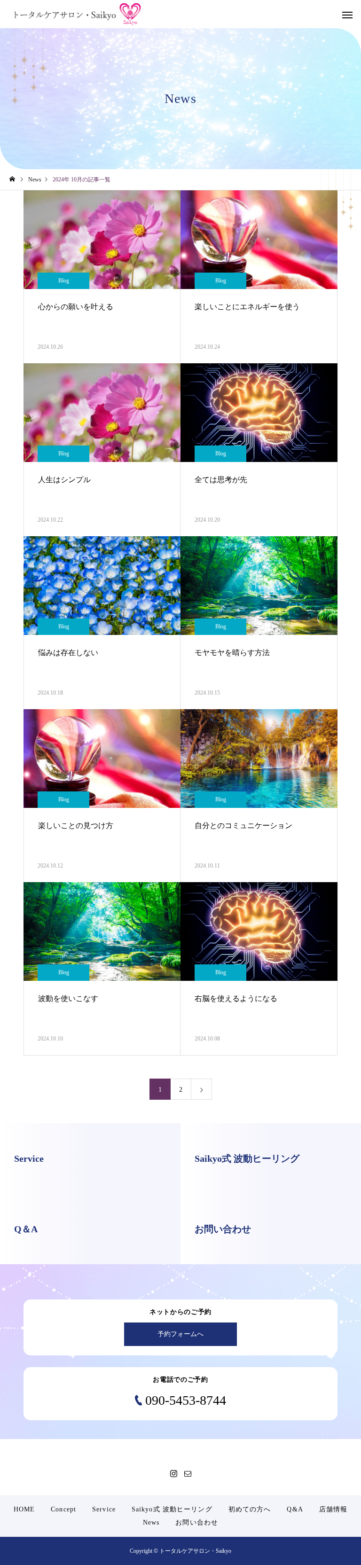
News (151, 1522)
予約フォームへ (180, 1334)
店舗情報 (333, 1509)
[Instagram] (173, 1473)
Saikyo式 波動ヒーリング (172, 1509)
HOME (24, 1509)
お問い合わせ (196, 1522)
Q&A (295, 1509)
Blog (63, 280)
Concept (63, 1509)
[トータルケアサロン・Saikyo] (77, 14)
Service (104, 1509)
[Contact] (187, 1473)
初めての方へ (249, 1509)
